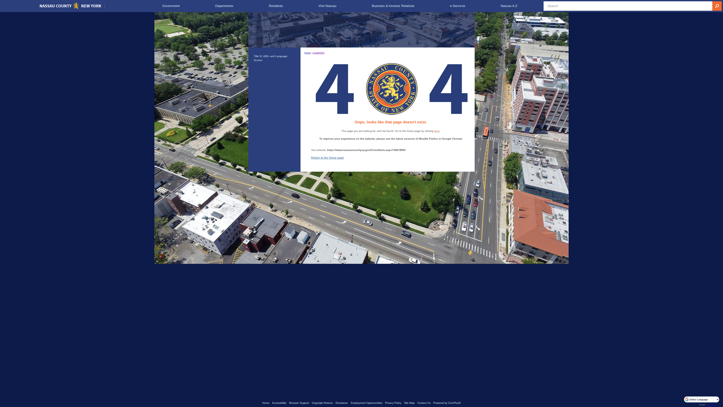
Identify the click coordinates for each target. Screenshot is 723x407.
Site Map (409, 402)
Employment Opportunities (366, 402)
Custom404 (318, 53)
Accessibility (279, 402)
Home (307, 53)
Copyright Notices (322, 402)
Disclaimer (342, 402)
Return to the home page (327, 157)
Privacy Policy (393, 402)
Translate (711, 404)
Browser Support (299, 402)
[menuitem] (171, 6)
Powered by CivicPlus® (447, 402)
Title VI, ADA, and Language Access (270, 58)
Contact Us (424, 402)
